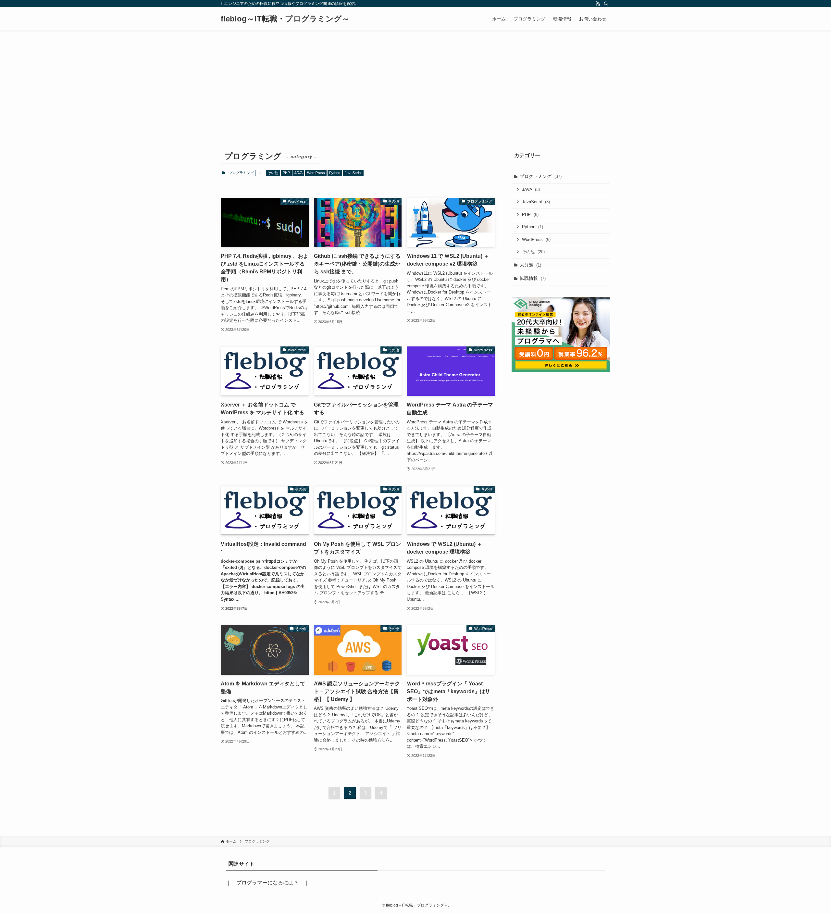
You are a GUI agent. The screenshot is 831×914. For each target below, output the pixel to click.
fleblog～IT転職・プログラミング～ (285, 19)
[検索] (606, 3)
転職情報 (533, 278)
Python (334, 173)
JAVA (298, 173)
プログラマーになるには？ (267, 882)
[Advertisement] (415, 79)
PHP (286, 173)
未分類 (530, 265)
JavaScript (353, 173)
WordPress (316, 173)
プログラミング (541, 176)
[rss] (597, 3)
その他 (272, 173)
